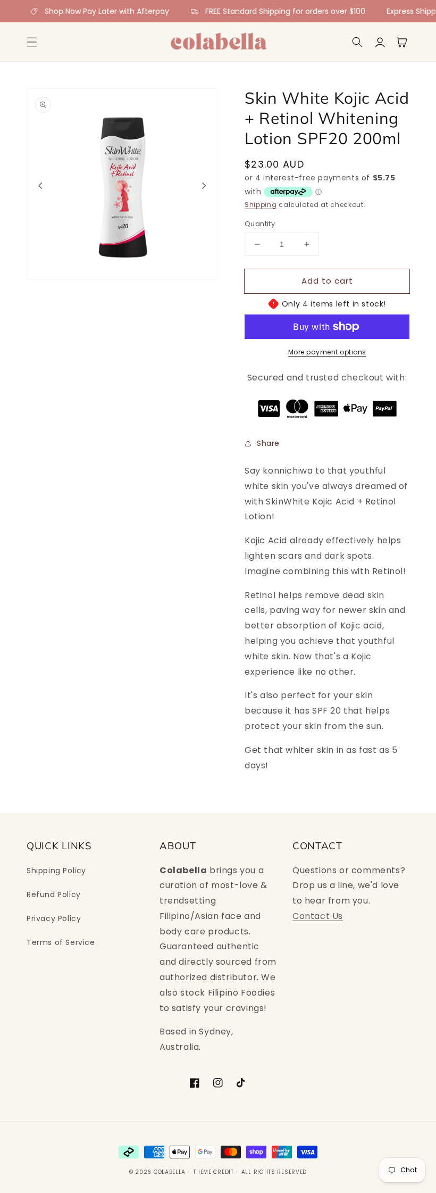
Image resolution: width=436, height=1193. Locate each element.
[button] (32, 42)
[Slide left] (40, 185)
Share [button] (268, 443)
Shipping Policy (56, 870)
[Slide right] (204, 185)
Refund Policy (54, 894)
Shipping (261, 204)
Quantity (260, 224)
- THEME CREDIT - (214, 1172)
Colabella (170, 1172)
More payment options (327, 352)
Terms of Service (61, 942)
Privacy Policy (54, 918)
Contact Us (317, 916)
